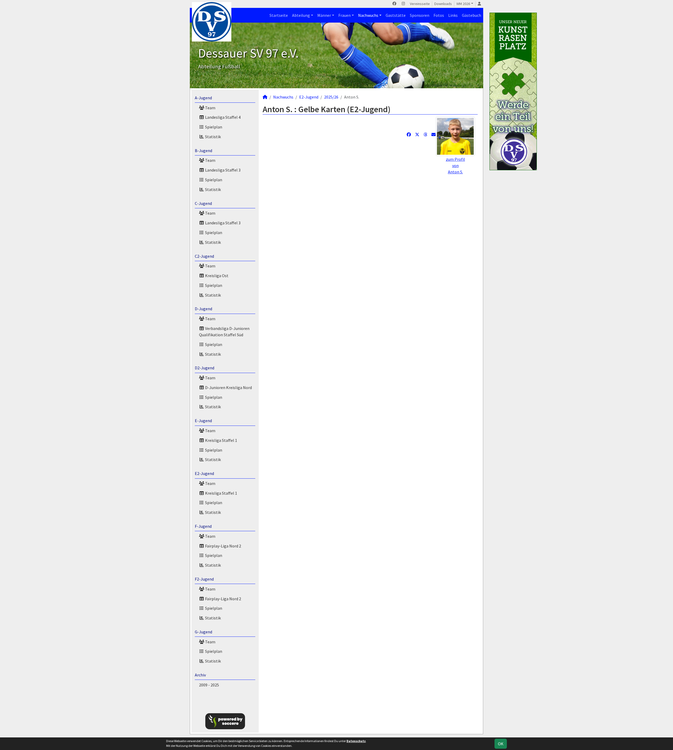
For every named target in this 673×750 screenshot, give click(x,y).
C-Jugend (203, 203)
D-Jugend (203, 308)
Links (453, 15)
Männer (324, 15)
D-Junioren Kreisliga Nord (228, 387)
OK (500, 743)
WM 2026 (463, 3)
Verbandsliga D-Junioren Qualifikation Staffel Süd (224, 331)
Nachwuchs (368, 15)
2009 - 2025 (209, 684)
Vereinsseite (420, 3)
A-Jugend (203, 97)
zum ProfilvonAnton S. (455, 165)
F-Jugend (203, 526)
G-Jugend (203, 631)
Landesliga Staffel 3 (222, 170)
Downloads (443, 3)
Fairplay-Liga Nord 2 (222, 546)
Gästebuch (471, 15)
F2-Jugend (204, 579)
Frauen (344, 15)
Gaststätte (396, 15)
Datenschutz (356, 741)
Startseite (278, 15)
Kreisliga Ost (216, 275)
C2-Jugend (204, 256)
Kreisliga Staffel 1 (220, 440)
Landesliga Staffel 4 (222, 117)
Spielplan (213, 127)
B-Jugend (203, 150)
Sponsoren (419, 15)
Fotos (439, 15)
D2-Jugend (204, 367)
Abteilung (301, 15)
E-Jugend (203, 420)
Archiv (200, 674)
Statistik (212, 136)
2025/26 (331, 97)
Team (209, 107)
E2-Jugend (204, 473)
